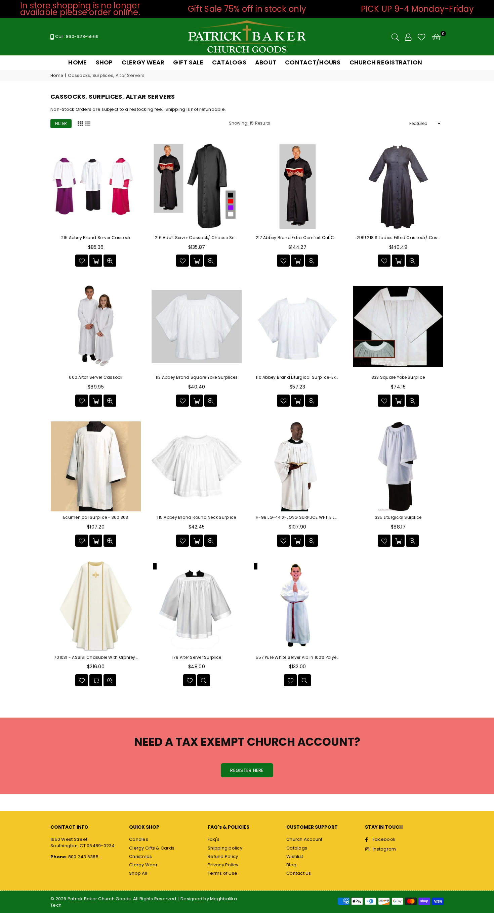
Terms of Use (222, 873)
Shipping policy (225, 848)
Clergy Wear (143, 865)
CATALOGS (229, 62)
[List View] (87, 123)
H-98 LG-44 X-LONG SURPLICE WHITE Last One (297, 517)
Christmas (140, 856)
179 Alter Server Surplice (196, 657)
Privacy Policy (223, 865)
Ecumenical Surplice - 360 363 (95, 517)
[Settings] (408, 37)
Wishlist (294, 856)
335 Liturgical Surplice (398, 517)
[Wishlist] (421, 37)
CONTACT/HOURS (312, 62)
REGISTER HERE (246, 770)
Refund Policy (223, 856)
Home (56, 75)
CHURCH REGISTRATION (385, 62)
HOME (77, 62)
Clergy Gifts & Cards (151, 848)
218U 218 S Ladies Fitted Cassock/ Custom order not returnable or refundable (398, 237)
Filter (61, 123)
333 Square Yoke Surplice (398, 377)
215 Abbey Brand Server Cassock (96, 237)
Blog (291, 865)
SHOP (104, 62)
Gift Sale (188, 62)
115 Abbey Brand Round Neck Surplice (196, 517)
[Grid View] (80, 123)
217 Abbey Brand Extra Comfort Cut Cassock (297, 237)
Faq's (213, 839)
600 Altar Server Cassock (95, 377)
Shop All (138, 873)
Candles (138, 839)
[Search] (395, 37)
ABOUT (265, 62)
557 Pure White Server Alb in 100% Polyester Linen (297, 657)
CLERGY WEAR (143, 62)
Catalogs (296, 848)
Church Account (304, 839)
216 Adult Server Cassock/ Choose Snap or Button (196, 237)
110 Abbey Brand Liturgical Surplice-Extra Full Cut (297, 377)
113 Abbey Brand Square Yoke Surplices (197, 377)
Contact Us (298, 873)
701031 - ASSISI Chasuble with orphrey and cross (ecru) (95, 657)
